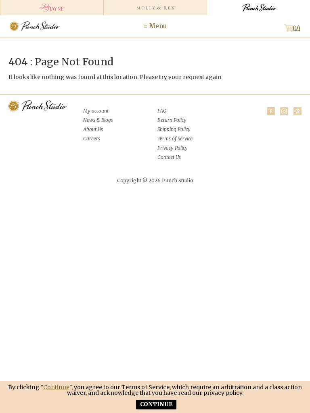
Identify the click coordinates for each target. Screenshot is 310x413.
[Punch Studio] (258, 7)
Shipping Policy (174, 129)
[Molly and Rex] (155, 7)
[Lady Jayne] (51, 7)
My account (96, 111)
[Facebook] (271, 111)
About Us (93, 129)
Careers (91, 139)
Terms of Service (175, 139)
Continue (56, 387)
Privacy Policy (172, 148)
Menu (158, 26)
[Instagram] (284, 111)
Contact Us (169, 157)
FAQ (161, 111)
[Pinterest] (297, 111)
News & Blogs (98, 120)
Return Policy (171, 120)
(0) (296, 27)
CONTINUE (156, 404)
